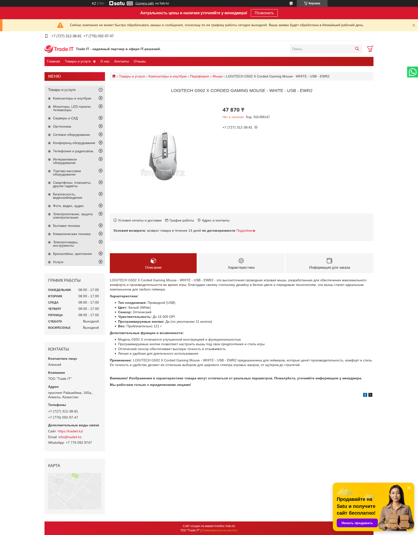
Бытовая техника (66, 226)
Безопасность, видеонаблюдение (67, 195)
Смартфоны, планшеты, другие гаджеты (72, 184)
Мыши (218, 76)
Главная (53, 61)
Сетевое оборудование (71, 135)
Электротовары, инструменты (65, 243)
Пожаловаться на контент (220, 530)
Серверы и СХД (65, 118)
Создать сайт (144, 3)
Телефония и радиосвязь (73, 151)
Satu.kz (230, 526)
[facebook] (365, 395)
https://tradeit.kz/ (70, 431)
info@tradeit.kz (70, 437)
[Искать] (356, 49)
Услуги (58, 262)
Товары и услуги (78, 61)
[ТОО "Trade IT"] (59, 49)
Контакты (121, 61)
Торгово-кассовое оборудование (67, 172)
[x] (370, 395)
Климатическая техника (71, 234)
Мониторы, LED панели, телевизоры (72, 108)
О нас (105, 61)
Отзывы (140, 61)
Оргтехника (62, 126)
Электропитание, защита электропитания (73, 215)
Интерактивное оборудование (65, 161)
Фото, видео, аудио (68, 206)
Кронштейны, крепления (72, 254)
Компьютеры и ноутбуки (168, 76)
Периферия (199, 76)
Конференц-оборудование (74, 143)
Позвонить (264, 13)
